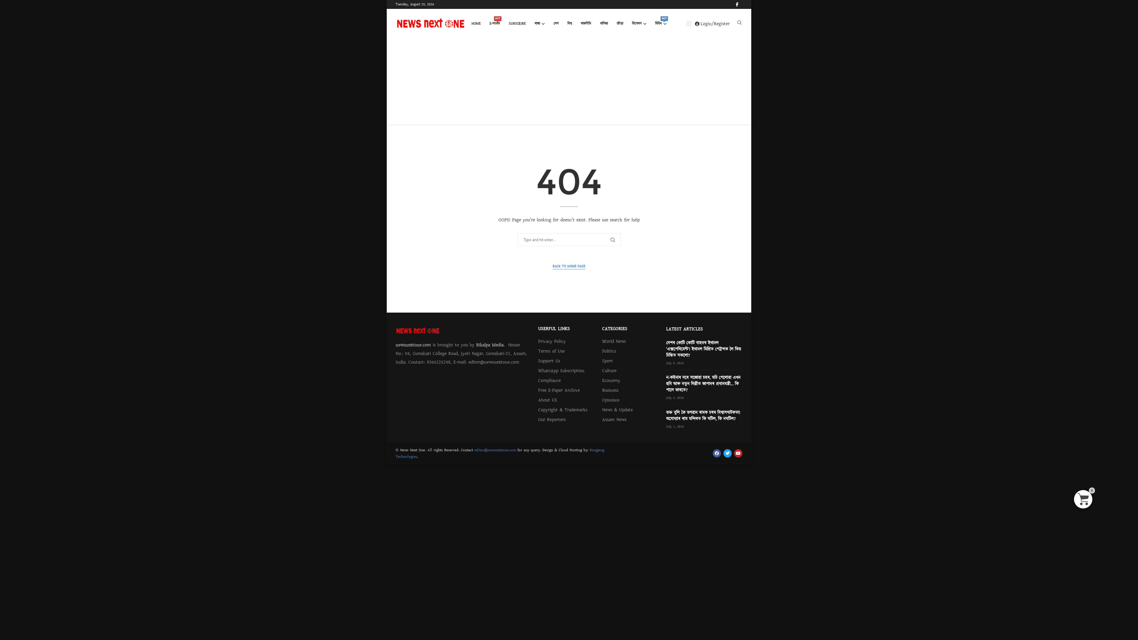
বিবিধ (661, 22)
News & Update (617, 409)
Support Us (549, 361)
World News (614, 341)
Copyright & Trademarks (562, 409)
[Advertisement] (569, 82)
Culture (609, 370)
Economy (611, 380)
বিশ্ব (570, 23)
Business (610, 390)
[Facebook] (737, 4)
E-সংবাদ (495, 22)
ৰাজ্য (537, 23)
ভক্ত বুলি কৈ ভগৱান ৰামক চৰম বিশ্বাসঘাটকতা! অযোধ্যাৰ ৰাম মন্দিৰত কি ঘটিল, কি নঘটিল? (703, 415)
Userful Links (554, 328)
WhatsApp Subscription (561, 370)
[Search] (739, 24)
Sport (607, 361)
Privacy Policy (552, 341)
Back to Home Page (569, 266)
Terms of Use (551, 351)
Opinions (610, 400)
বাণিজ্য (604, 23)
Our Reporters (552, 419)
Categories (614, 328)
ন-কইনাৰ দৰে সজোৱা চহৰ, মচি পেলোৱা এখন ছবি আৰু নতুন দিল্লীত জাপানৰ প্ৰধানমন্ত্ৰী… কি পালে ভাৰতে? (703, 384)
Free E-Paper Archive (559, 390)
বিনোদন (637, 23)
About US (547, 400)
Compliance (549, 380)
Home (476, 23)
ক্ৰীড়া (620, 23)
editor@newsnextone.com (495, 450)
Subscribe (517, 23)
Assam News (614, 419)
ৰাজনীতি (586, 23)
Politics (609, 351)
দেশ (556, 23)
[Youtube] (738, 453)
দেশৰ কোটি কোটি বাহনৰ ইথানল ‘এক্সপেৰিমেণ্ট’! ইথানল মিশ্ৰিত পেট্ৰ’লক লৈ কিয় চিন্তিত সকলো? (703, 349)
